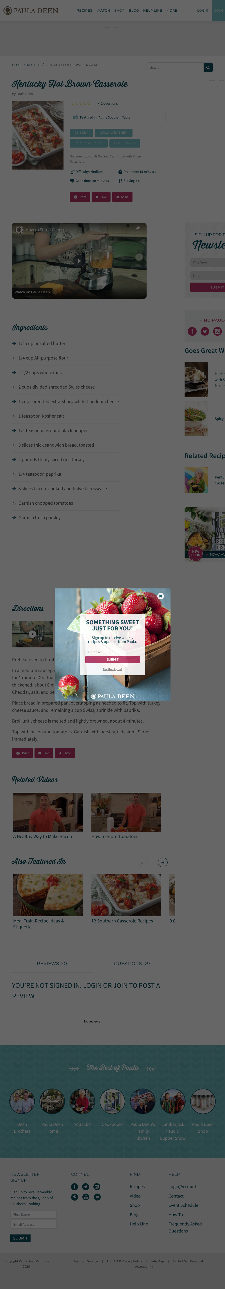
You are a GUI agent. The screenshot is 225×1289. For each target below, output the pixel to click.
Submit (112, 659)
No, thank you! (112, 669)
